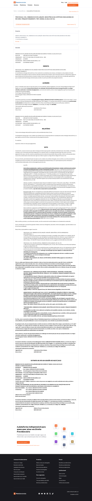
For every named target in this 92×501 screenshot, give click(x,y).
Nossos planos (72, 5)
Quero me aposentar (73, 2)
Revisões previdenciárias (64, 465)
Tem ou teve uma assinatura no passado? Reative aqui (28, 445)
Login (66, 2)
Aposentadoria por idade (19, 478)
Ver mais (17, 41)
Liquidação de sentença (19, 467)
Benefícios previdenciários (65, 462)
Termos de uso (62, 480)
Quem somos (62, 473)
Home (15, 11)
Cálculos (16, 5)
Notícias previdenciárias (41, 482)
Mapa (60, 478)
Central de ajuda (62, 476)
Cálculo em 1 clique (18, 462)
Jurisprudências (21, 11)
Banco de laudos (40, 465)
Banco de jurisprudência (41, 467)
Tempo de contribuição (19, 472)
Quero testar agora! (22, 442)
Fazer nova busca (73, 11)
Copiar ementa (70, 24)
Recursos (36, 5)
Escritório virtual (40, 472)
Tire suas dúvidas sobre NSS (42, 480)
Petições (30, 5)
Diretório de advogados (41, 469)
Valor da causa (17, 469)
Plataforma (23, 5)
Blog (62, 2)
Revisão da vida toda (18, 465)
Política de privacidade (64, 482)
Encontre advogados (41, 478)
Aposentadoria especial (19, 474)
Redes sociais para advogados (43, 462)
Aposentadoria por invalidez (20, 476)
